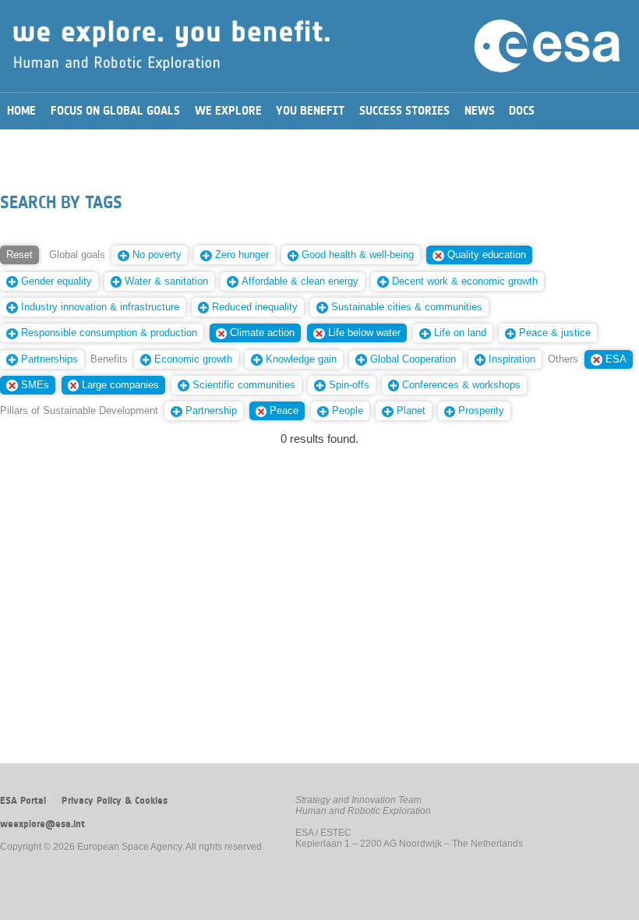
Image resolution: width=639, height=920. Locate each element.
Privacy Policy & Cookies (115, 800)
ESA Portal (23, 800)
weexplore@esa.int (42, 824)
